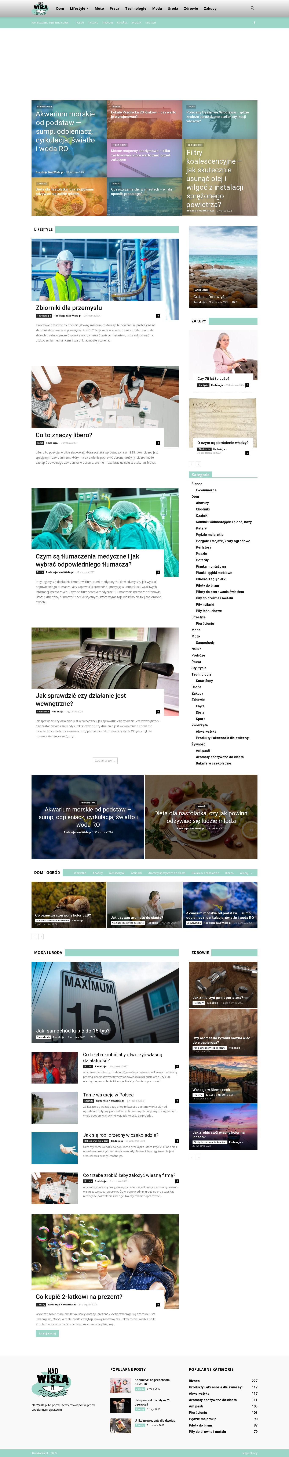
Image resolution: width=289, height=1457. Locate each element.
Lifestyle (77, 8)
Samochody (205, 643)
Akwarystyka (44, 106)
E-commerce (206, 490)
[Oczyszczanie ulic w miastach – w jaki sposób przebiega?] (144, 200)
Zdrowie (191, 8)
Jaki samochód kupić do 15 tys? (73, 1031)
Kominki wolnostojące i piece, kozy (224, 522)
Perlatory (203, 547)
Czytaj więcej (47, 349)
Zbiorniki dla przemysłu (69, 307)
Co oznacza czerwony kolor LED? (63, 915)
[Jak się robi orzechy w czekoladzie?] (55, 1148)
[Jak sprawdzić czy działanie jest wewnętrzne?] (105, 672)
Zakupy (210, 8)
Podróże (198, 655)
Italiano (93, 22)
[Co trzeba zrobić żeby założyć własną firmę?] (55, 1188)
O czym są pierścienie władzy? (223, 443)
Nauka (196, 649)
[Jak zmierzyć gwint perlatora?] (223, 985)
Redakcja (52, 442)
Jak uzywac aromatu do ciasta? (137, 917)
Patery (201, 528)
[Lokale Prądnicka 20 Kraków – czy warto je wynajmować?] (144, 123)
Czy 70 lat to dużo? (213, 378)
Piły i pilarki (205, 605)
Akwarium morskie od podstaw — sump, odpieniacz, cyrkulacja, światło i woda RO (220, 915)
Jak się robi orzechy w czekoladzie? (120, 1135)
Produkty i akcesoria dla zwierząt (222, 738)
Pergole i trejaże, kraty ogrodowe (223, 541)
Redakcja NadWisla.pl (49, 172)
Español (122, 22)
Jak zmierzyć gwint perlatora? (218, 997)
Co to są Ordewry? (209, 296)
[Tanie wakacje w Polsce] (55, 1108)
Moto (99, 8)
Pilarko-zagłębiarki (211, 579)
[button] (252, 8)
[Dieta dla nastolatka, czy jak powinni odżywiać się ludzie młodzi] (69, 200)
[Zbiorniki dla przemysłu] (105, 279)
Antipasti (201, 290)
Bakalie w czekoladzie (213, 763)
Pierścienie (43, 711)
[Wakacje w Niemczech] (223, 1079)
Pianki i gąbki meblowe (214, 573)
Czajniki (202, 516)
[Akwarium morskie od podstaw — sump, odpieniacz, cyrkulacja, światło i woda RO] (69, 138)
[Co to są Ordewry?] (223, 268)
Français (107, 22)
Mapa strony (249, 1453)
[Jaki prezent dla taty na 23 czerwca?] (120, 1405)
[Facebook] (254, 22)
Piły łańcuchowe (209, 611)
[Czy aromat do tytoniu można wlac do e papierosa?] (223, 1032)
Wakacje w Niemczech (211, 1090)
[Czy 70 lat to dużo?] (223, 355)
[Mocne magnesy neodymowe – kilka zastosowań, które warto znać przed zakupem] (144, 162)
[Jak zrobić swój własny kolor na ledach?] (223, 1126)
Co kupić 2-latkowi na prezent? (79, 1296)
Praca (114, 8)
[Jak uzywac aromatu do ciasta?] (144, 905)
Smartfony (204, 681)
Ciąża (200, 706)
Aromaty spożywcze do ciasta (220, 757)
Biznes (116, 106)
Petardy (202, 560)
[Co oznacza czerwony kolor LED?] (69, 905)
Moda (157, 8)
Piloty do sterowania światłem (220, 592)
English (136, 22)
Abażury (202, 503)
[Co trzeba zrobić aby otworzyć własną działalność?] (55, 1068)
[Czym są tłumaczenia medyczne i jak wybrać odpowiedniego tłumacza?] (105, 532)
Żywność (42, 183)
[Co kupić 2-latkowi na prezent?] (105, 1261)
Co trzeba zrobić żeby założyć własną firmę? (129, 1175)
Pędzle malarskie (210, 535)
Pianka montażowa (211, 566)
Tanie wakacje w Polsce (108, 1095)
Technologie (135, 8)
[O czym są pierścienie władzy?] (223, 423)
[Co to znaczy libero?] (105, 406)
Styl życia (203, 385)
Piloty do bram (207, 585)
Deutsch (150, 22)
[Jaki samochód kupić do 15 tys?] (105, 1002)
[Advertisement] (144, 60)
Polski (80, 22)
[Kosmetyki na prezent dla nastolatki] (120, 1385)
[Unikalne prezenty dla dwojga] (120, 1425)
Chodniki (203, 509)
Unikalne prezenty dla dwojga (155, 1420)
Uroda (173, 8)
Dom (60, 8)
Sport (40, 442)
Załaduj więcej (103, 760)
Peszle (201, 554)
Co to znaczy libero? (64, 435)
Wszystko (80, 873)
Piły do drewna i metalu (214, 598)
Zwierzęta (199, 725)
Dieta (200, 713)
